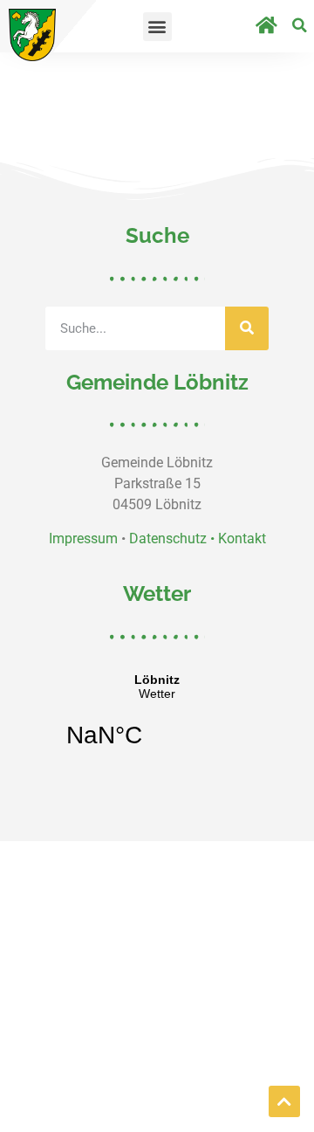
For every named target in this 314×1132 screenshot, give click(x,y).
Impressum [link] (83, 538)
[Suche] (247, 328)
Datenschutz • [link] (173, 538)
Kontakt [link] (242, 538)
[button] (157, 26)
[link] (32, 35)
